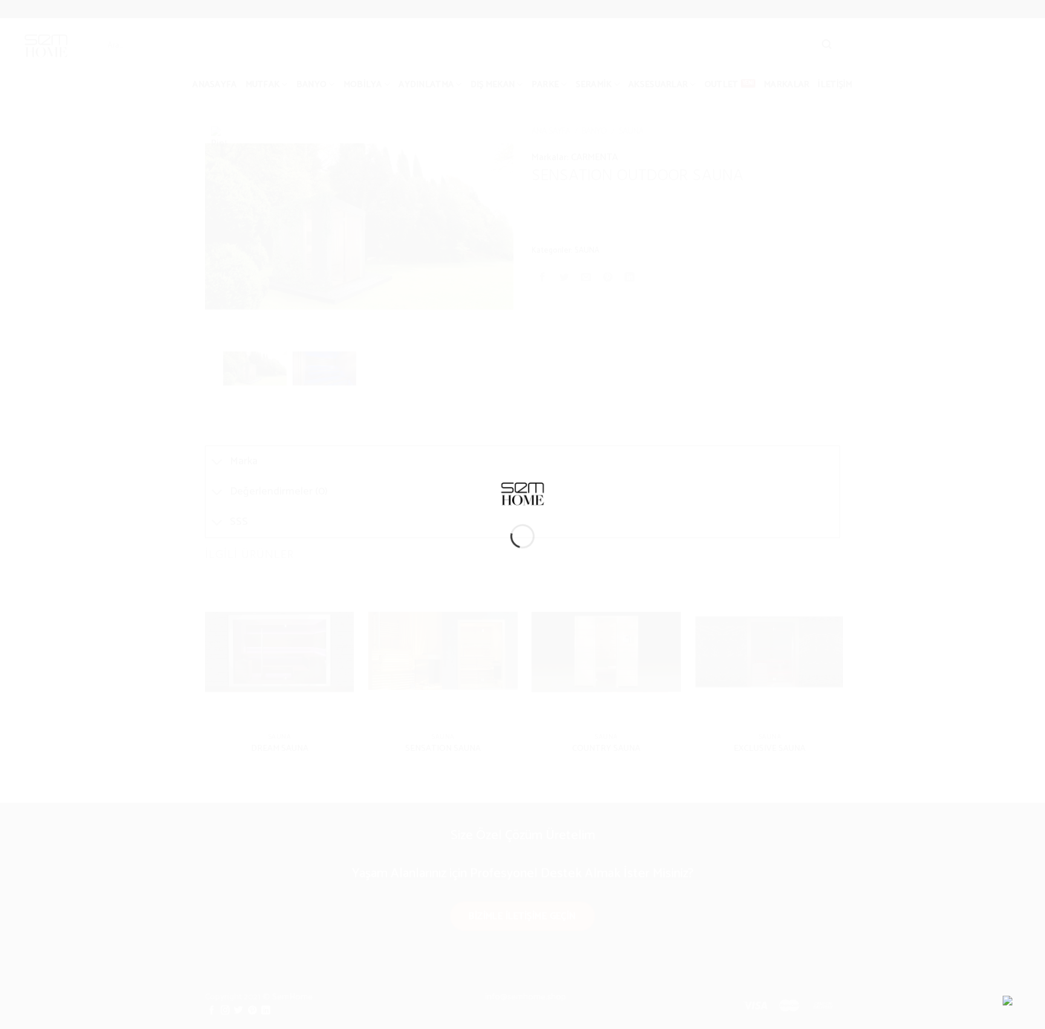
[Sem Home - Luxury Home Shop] (522, 493)
